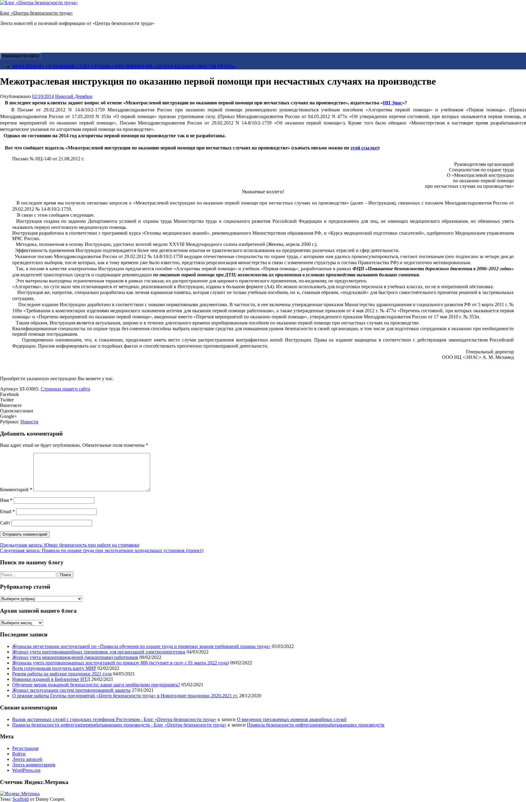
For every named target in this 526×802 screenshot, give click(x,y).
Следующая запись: (101, 550)
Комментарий (16, 489)
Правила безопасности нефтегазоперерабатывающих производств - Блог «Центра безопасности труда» (119, 724)
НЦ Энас (392, 102)
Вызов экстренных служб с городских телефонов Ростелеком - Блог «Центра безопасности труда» (114, 719)
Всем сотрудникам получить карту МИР (54, 668)
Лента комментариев (33, 764)
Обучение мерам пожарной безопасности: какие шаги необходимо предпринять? (96, 684)
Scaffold (20, 799)
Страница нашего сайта (65, 388)
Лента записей (27, 759)
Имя (6, 500)
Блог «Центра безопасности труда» (36, 13)
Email (7, 511)
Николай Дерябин (74, 96)
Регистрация (25, 748)
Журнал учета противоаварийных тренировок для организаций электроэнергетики (98, 651)
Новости (29, 421)
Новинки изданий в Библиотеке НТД (51, 679)
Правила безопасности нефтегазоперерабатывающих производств (315, 724)
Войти (19, 753)
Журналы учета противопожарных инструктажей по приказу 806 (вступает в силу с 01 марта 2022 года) (120, 662)
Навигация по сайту (20, 56)
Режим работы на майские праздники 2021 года (62, 673)
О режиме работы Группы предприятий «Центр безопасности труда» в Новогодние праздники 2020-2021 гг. (125, 695)
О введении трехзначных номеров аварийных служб (291, 719)
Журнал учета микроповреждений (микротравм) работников (75, 657)
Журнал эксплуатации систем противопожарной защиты (71, 690)
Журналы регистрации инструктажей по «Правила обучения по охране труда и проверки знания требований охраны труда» (141, 646)
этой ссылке (363, 147)
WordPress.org (26, 770)
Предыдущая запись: (69, 545)
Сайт (5, 522)
